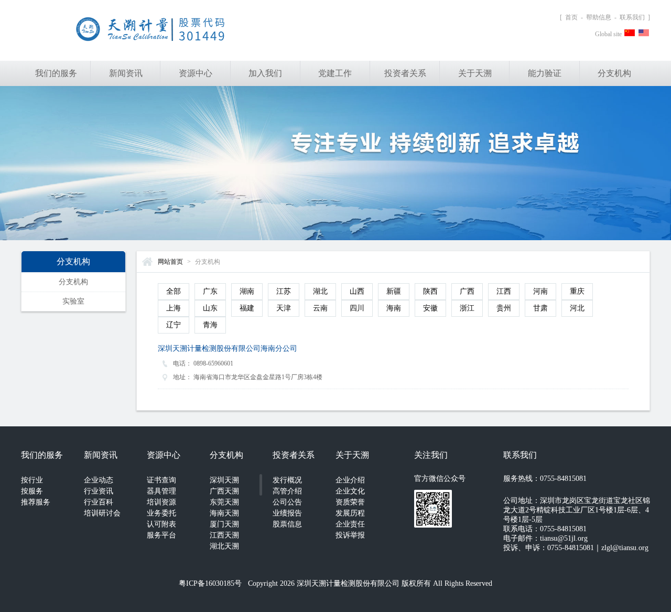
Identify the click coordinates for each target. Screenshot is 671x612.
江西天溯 (224, 535)
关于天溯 (475, 73)
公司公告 (287, 502)
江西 (503, 291)
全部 (173, 291)
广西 (467, 291)
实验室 (73, 301)
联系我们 (632, 17)
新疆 (393, 291)
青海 (210, 325)
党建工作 (335, 73)
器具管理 (161, 491)
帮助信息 (598, 17)
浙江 (467, 308)
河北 (577, 308)
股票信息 (287, 524)
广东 (210, 291)
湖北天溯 (224, 546)
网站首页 (170, 261)
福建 (247, 308)
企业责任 (350, 524)
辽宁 (173, 325)
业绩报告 (287, 513)
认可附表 (161, 524)
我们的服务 (56, 73)
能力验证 (544, 73)
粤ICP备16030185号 (210, 583)
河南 (540, 291)
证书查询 (161, 480)
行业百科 (98, 502)
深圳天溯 (224, 480)
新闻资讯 (126, 73)
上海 (173, 308)
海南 (393, 308)
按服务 (32, 491)
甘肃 (540, 308)
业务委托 (161, 513)
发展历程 (350, 513)
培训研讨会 (102, 513)
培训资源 (161, 502)
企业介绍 (350, 480)
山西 (357, 291)
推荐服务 (35, 502)
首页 (571, 17)
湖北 (320, 291)
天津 (283, 308)
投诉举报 (350, 535)
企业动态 (98, 480)
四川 (357, 308)
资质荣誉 (350, 502)
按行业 (32, 480)
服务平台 (161, 535)
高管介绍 (287, 491)
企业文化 (350, 491)
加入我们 (265, 73)
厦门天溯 (224, 524)
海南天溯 (224, 513)
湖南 (247, 291)
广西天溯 (224, 491)
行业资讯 (98, 491)
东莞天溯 (224, 502)
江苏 (283, 291)
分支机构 (614, 73)
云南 (320, 308)
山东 (210, 308)
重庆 (577, 291)
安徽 (430, 308)
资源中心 (195, 73)
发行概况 (287, 480)
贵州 (503, 308)
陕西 (430, 291)
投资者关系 (405, 73)
